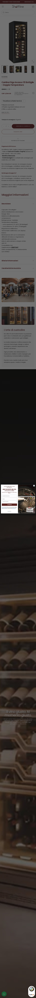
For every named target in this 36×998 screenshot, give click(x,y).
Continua (9, 504)
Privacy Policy (14, 508)
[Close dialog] (34, 485)
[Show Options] (16, 502)
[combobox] (9, 502)
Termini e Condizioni (4, 507)
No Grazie (9, 511)
